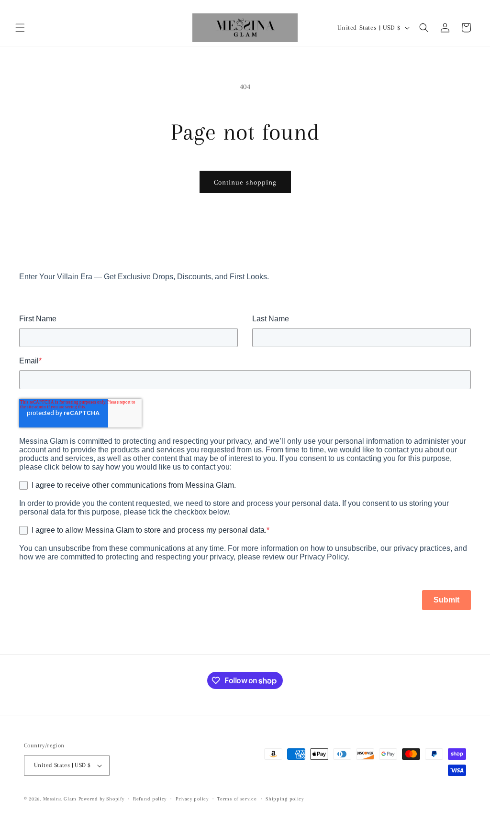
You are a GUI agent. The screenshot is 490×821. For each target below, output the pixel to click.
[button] (20, 27)
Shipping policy (285, 799)
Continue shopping (245, 182)
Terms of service (236, 799)
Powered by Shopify (101, 799)
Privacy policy (192, 799)
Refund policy (150, 799)
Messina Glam (60, 799)
